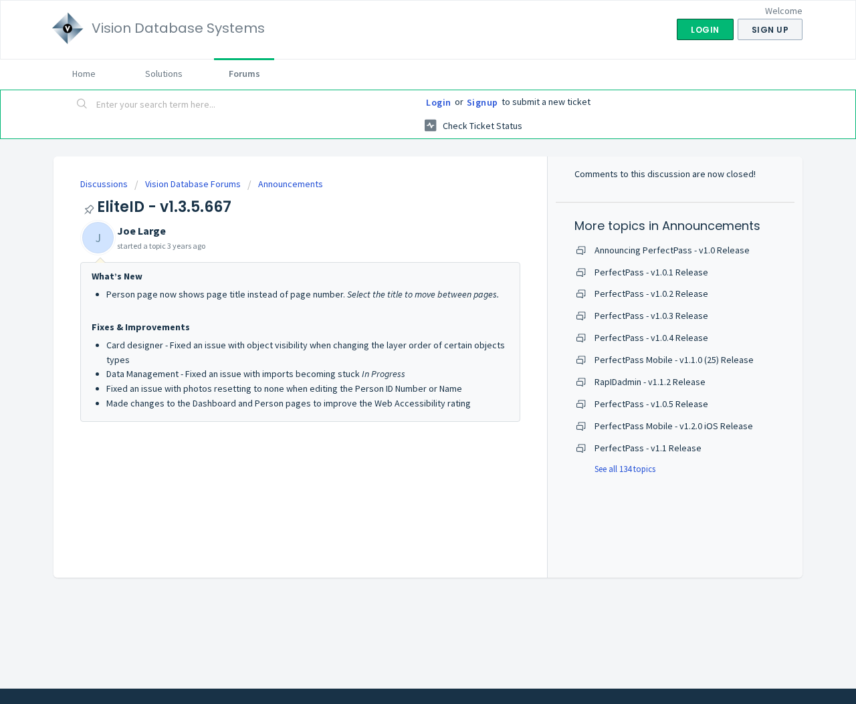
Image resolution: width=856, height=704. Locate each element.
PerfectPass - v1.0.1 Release (651, 272)
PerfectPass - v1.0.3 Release (651, 316)
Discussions (104, 184)
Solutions (164, 74)
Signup (482, 102)
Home (84, 74)
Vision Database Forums (193, 184)
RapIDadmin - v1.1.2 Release (650, 382)
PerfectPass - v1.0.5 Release (651, 404)
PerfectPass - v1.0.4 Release (651, 338)
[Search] (82, 105)
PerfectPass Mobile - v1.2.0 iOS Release (674, 426)
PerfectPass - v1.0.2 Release (651, 293)
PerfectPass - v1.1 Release (648, 448)
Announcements (290, 184)
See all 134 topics (625, 469)
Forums (244, 74)
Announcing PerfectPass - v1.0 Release (672, 250)
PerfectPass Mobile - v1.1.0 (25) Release (674, 360)
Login (438, 102)
